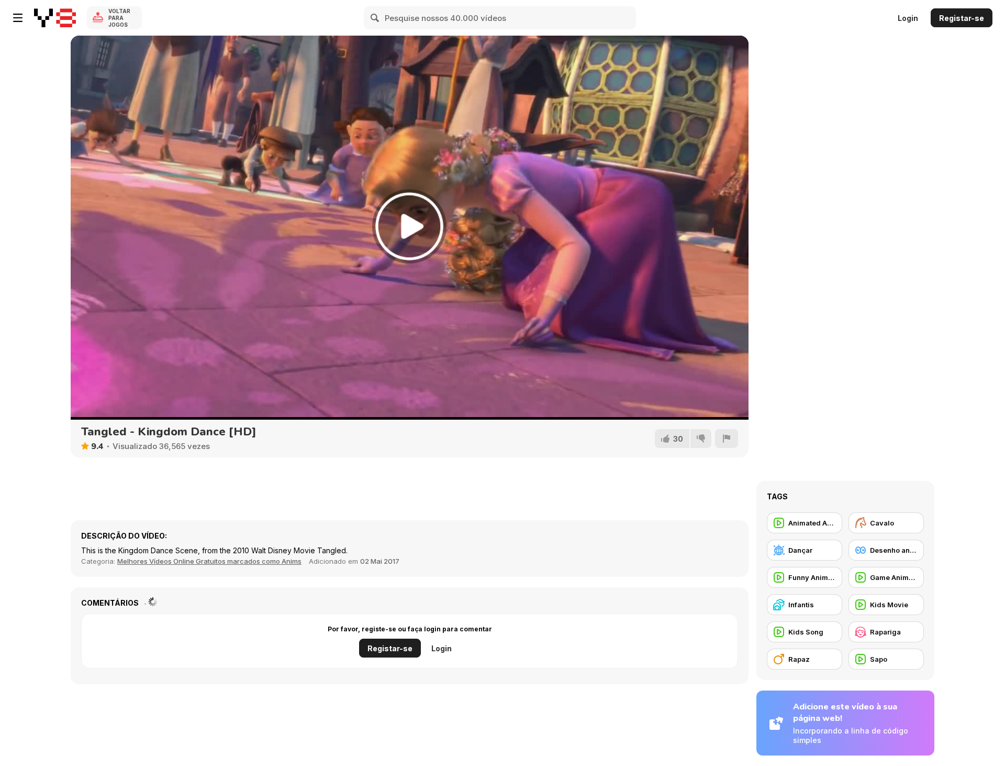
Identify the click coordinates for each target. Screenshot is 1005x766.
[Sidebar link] (17, 17)
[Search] (375, 17)
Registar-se (961, 18)
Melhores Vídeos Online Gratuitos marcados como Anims (209, 561)
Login (908, 18)
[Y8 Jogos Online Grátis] (55, 17)
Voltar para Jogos (119, 18)
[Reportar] (726, 438)
